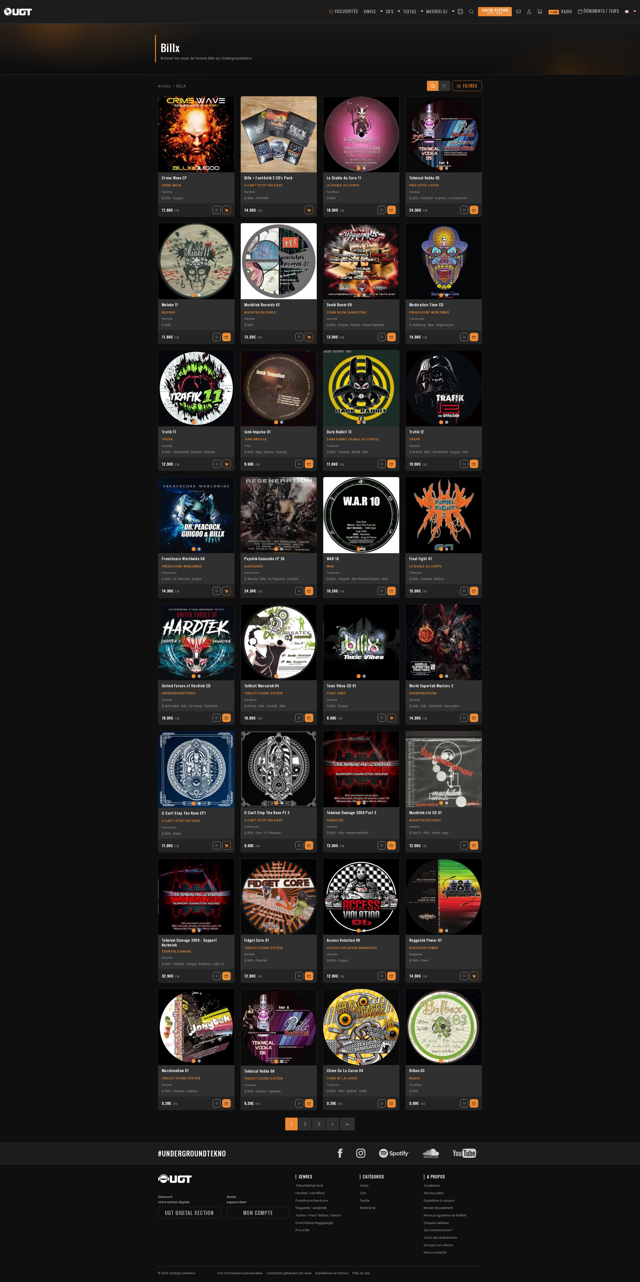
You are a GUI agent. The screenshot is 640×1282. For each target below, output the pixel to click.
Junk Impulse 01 (257, 431)
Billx (168, 198)
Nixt (365, 452)
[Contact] (518, 11)
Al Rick (417, 452)
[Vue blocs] (432, 86)
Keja (259, 452)
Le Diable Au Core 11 (344, 177)
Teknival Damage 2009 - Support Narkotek (189, 942)
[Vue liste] (444, 86)
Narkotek (335, 820)
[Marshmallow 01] (196, 1027)
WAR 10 (333, 558)
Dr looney (195, 706)
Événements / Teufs (600, 11)
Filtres (470, 86)
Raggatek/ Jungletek (311, 1208)
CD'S (389, 12)
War (330, 566)
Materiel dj (367, 1208)
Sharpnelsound (423, 693)
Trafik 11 (169, 431)
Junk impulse (255, 439)
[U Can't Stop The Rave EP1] (196, 769)
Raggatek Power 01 (425, 940)
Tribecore (333, 446)
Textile (365, 1200)
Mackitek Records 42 (262, 304)
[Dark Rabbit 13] (361, 388)
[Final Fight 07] (444, 515)
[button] (381, 12)
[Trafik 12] (444, 388)
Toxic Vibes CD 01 (341, 685)
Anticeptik (172, 706)
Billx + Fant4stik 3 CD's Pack (268, 177)
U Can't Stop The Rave (263, 185)
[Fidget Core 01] (279, 897)
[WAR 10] (361, 515)
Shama (269, 452)
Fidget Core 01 (256, 940)
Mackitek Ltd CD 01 (425, 812)
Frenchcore (416, 318)
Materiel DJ (437, 12)
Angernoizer (444, 325)
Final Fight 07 (420, 558)
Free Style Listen (424, 185)
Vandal (355, 325)
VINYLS (370, 12)
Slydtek (351, 1091)
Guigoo (178, 198)
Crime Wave (172, 185)
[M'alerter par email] (391, 210)
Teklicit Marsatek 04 (261, 685)
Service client (434, 1193)
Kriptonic (205, 964)
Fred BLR (427, 198)
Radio (562, 12)
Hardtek (167, 192)
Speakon (275, 1091)
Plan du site (361, 1273)
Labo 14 (218, 964)
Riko (283, 706)
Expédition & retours (439, 1200)
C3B (423, 706)
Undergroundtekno (179, 693)
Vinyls (364, 1185)
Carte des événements (440, 1237)
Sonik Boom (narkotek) (346, 312)
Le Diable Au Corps (343, 185)
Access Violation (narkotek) (352, 948)
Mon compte (258, 1212)
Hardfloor (333, 192)
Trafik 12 (416, 431)
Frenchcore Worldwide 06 (183, 558)
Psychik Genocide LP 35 (264, 558)
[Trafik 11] (196, 388)
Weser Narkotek (373, 325)
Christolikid (181, 452)
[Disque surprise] (460, 11)
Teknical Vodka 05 (424, 177)
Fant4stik (262, 198)
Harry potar (451, 706)
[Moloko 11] (196, 261)
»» (347, 1124)
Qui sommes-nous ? (438, 1230)
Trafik (167, 439)
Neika (177, 833)
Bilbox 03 (417, 1070)
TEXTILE (409, 12)
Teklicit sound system (263, 693)
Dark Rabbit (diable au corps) (353, 439)
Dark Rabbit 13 (339, 431)
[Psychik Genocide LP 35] (279, 515)
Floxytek (209, 452)
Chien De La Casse (342, 1078)
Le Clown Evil (457, 198)
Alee (431, 325)
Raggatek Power (423, 948)
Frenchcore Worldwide (429, 312)
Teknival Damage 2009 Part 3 (351, 812)
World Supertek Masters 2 (431, 685)
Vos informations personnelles (239, 1273)
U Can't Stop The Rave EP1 (184, 813)
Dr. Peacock (181, 579)
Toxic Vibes (336, 693)
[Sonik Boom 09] (361, 261)
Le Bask (292, 579)
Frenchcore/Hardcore (312, 1200)
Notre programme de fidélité (445, 1215)
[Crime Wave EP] (196, 134)
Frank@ (272, 706)
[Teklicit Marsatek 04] (279, 642)
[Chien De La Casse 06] (361, 1027)
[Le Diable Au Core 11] (361, 134)
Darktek (196, 452)
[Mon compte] (529, 11)
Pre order (303, 1230)
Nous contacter (435, 1252)
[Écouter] (217, 210)
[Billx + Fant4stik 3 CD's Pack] (279, 134)
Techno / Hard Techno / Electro (319, 1215)
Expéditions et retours (332, 1273)
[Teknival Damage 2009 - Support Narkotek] (196, 897)
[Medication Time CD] (444, 261)
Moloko (168, 312)
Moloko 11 (170, 304)
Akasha (253, 579)
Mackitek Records (260, 312)
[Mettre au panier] (226, 210)
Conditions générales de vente (289, 1273)
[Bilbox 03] (444, 1027)
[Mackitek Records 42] (279, 261)
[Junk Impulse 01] (279, 388)
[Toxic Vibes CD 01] (361, 642)
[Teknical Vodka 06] (279, 1027)
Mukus (439, 579)
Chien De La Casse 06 (345, 1070)
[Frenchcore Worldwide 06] (196, 515)
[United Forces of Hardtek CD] (196, 642)
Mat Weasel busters (366, 579)
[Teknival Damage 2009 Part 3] (361, 769)
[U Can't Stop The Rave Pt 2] (279, 769)
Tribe (247, 446)
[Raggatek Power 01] (444, 897)
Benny (252, 706)
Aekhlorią (419, 325)
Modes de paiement (438, 1208)
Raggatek (415, 954)
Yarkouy (281, 452)
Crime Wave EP (174, 177)
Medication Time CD (426, 304)
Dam (259, 833)
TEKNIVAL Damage (176, 951)
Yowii (424, 960)
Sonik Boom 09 (339, 304)
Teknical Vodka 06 (259, 1071)
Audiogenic (254, 566)
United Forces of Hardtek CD (186, 685)
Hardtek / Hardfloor (310, 1193)
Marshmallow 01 (175, 1070)
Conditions (432, 1185)
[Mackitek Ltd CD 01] (444, 769)
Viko (465, 452)
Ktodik (356, 452)
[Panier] (540, 12)
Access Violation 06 (343, 940)
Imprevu (440, 198)
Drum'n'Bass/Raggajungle (314, 1223)
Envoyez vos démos (438, 1245)
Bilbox (414, 1078)
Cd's (363, 1193)
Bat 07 (417, 833)
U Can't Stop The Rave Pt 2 (267, 812)
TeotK (362, 1091)
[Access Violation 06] (361, 897)
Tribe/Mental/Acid (309, 1185)
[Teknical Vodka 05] (444, 134)
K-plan (436, 833)
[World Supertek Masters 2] (444, 642)
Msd (385, 579)
